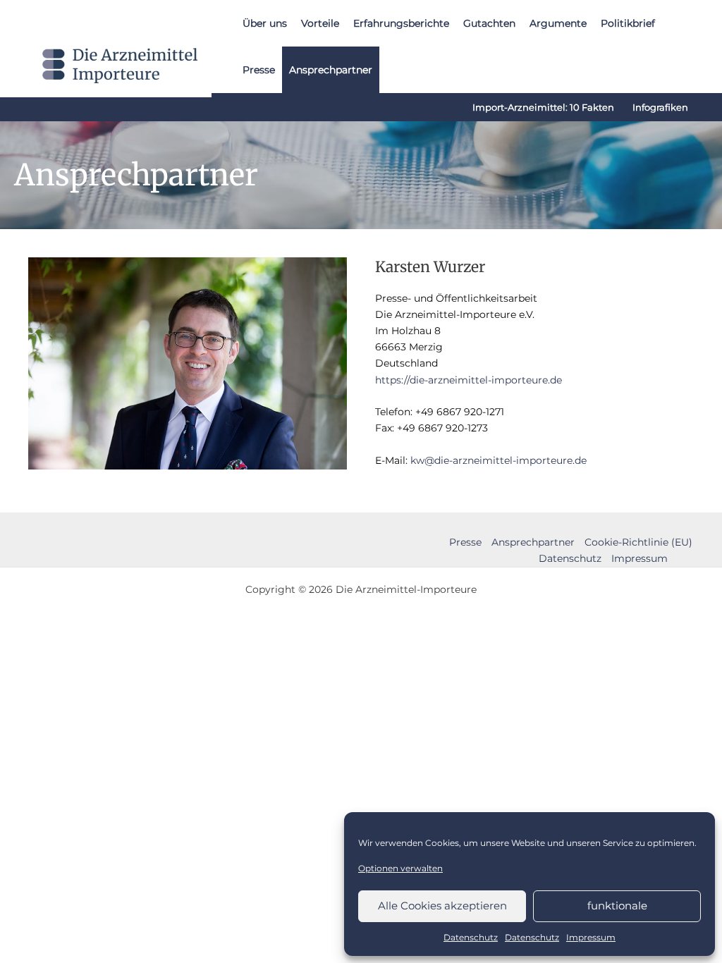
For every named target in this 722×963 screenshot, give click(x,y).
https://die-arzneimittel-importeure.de (468, 380)
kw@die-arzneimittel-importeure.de (498, 460)
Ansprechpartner (533, 542)
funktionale (617, 905)
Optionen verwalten (400, 868)
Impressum (591, 937)
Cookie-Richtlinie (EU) (638, 542)
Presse (465, 542)
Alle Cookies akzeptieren (442, 905)
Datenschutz (470, 937)
